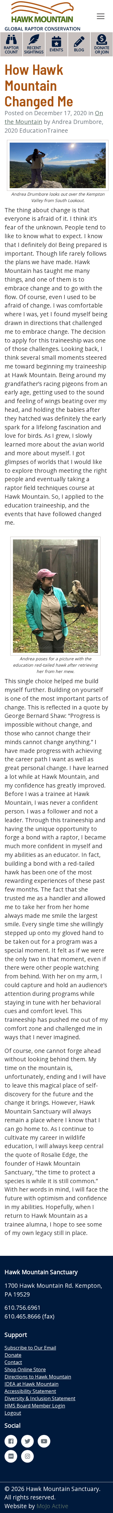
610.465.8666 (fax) (29, 1316)
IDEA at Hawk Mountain (31, 1384)
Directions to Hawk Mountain (38, 1376)
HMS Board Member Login (35, 1405)
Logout (13, 1413)
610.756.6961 (23, 1307)
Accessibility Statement (30, 1391)
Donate (13, 1355)
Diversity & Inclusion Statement (40, 1398)
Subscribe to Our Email (30, 1347)
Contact (13, 1362)
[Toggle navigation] (100, 16)
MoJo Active (52, 1506)
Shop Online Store (25, 1369)
